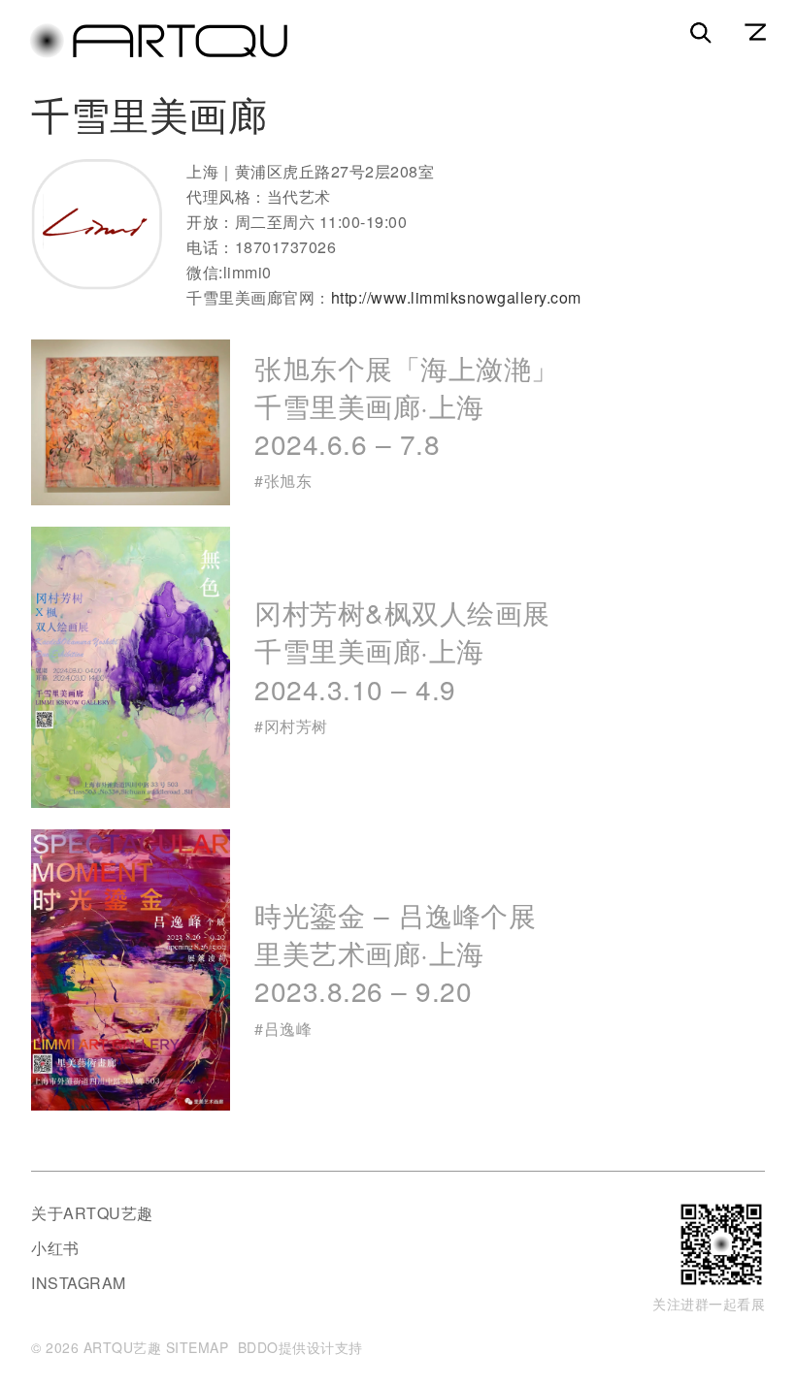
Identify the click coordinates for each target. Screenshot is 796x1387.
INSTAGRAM (78, 1283)
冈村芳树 (296, 726)
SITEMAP (197, 1347)
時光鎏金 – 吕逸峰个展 (395, 952)
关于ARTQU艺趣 (92, 1213)
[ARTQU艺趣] (158, 54)
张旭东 (288, 480)
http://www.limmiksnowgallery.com (456, 297)
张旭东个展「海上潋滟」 (406, 405)
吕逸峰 (288, 1028)
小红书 (55, 1248)
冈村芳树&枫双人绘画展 (402, 650)
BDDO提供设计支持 (300, 1347)
